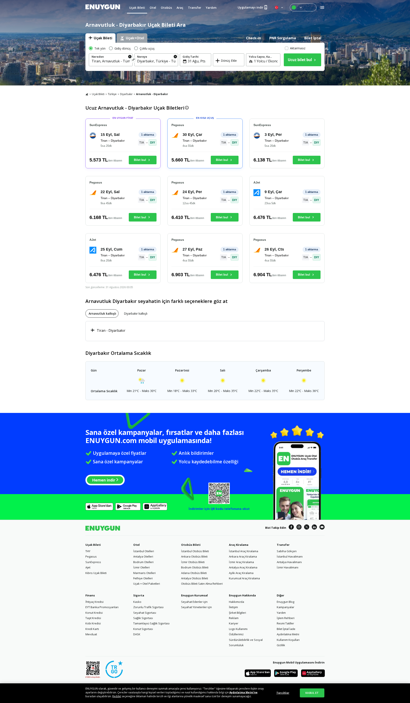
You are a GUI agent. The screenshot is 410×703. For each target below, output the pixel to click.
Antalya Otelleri (143, 556)
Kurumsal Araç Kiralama (244, 578)
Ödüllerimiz (236, 634)
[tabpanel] (205, 57)
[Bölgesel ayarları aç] (279, 7)
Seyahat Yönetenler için (196, 607)
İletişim (233, 607)
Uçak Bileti (98, 94)
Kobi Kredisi (93, 623)
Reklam (234, 618)
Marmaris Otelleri (144, 573)
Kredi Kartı (92, 629)
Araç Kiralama (238, 545)
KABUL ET (312, 693)
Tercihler (282, 693)
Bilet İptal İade (286, 629)
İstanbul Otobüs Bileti (195, 551)
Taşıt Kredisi (93, 618)
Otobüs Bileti (191, 545)
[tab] (100, 38)
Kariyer (233, 623)
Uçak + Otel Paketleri (146, 584)
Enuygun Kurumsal (194, 595)
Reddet (116, 696)
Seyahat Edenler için (194, 602)
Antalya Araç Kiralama (243, 567)
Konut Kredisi (94, 613)
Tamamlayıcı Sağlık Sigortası (151, 623)
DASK (136, 634)
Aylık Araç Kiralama (241, 573)
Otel (136, 545)
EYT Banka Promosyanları (102, 607)
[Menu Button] (303, 7)
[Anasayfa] (86, 94)
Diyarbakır (126, 94)
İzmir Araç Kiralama (241, 562)
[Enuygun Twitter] (306, 527)
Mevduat (91, 634)
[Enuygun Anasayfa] (102, 7)
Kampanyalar (285, 607)
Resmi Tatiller (285, 623)
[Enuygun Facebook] (291, 527)
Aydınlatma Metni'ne (243, 692)
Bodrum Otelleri (143, 562)
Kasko (137, 602)
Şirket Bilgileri (237, 613)
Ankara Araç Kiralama (243, 556)
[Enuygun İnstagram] (299, 527)
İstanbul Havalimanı (290, 556)
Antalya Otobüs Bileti (194, 578)
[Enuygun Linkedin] (314, 527)
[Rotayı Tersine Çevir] (133, 60)
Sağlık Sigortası (143, 618)
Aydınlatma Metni (288, 634)
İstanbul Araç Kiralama (243, 551)
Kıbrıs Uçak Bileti (96, 573)
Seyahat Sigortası (144, 613)
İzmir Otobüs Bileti (193, 562)
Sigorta (138, 595)
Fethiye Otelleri (143, 578)
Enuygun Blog (285, 602)
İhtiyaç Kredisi (94, 602)
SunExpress (93, 562)
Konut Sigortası (143, 629)
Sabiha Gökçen (287, 551)
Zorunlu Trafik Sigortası (148, 607)
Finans (90, 595)
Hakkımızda (236, 602)
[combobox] (111, 61)
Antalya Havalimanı (289, 562)
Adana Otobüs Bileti (194, 573)
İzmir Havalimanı (287, 567)
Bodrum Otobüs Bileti (194, 567)
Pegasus (91, 556)
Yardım (281, 613)
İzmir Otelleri (141, 567)
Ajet (87, 567)
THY (87, 551)
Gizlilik (281, 645)
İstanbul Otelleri (143, 551)
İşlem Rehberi (285, 618)
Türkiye (112, 94)
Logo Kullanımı (238, 629)
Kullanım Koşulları (288, 640)
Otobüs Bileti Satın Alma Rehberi (202, 584)
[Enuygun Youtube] (322, 527)
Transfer (283, 545)
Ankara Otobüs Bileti (194, 556)
